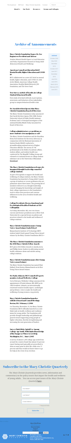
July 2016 (54, 79)
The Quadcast (11, 5)
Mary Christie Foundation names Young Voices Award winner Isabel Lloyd (25, 227)
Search (41, 433)
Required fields (44, 405)
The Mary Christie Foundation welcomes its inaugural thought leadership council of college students (27, 169)
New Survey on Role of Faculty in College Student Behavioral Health (26, 94)
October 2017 (54, 69)
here (39, 381)
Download (14, 161)
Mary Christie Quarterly (33, 5)
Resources (36, 9)
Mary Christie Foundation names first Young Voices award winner (27, 261)
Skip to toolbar (4, 421)
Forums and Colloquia (51, 9)
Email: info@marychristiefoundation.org (42, 438)
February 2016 (54, 87)
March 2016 (54, 84)
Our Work (26, 9)
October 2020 (54, 58)
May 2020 (54, 61)
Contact (45, 5)
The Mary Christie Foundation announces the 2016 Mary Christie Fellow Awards (26, 242)
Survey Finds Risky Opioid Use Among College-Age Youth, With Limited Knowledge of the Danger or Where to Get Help (27, 331)
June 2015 (54, 89)
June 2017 (54, 71)
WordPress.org (35, 425)
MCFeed (21, 5)
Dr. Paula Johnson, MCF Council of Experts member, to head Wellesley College (27, 277)
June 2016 (54, 82)
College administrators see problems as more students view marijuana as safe (26, 132)
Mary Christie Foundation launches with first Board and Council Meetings (25, 299)
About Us (17, 9)
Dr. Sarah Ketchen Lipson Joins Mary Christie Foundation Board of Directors (25, 109)
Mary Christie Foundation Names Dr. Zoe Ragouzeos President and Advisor (26, 55)
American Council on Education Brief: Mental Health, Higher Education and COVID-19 (27, 72)
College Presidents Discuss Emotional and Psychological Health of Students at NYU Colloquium (26, 205)
